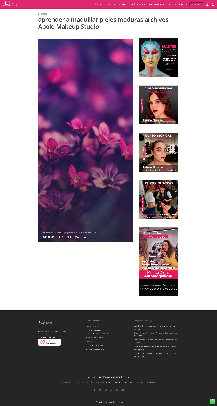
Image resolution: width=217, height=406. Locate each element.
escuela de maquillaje (87, 233)
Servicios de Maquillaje (115, 4)
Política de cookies (137, 382)
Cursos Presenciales (176, 4)
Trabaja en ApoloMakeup (95, 349)
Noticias (89, 341)
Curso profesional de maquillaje (97, 334)
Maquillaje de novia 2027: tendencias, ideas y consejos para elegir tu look (156, 327)
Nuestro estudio (92, 326)
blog (43, 233)
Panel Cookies (151, 382)
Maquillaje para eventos (95, 338)
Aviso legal (107, 382)
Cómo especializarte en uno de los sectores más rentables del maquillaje (155, 347)
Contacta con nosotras (94, 345)
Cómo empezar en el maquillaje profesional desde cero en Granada (155, 341)
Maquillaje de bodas (93, 330)
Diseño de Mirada (137, 4)
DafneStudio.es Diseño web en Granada (108, 402)
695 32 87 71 (196, 4)
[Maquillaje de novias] (49, 347)
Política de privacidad (120, 382)
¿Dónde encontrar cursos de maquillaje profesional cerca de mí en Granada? (156, 354)
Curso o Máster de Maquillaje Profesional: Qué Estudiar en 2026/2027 (155, 334)
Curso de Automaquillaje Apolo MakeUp (62, 233)
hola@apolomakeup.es (46, 337)
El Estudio (96, 4)
